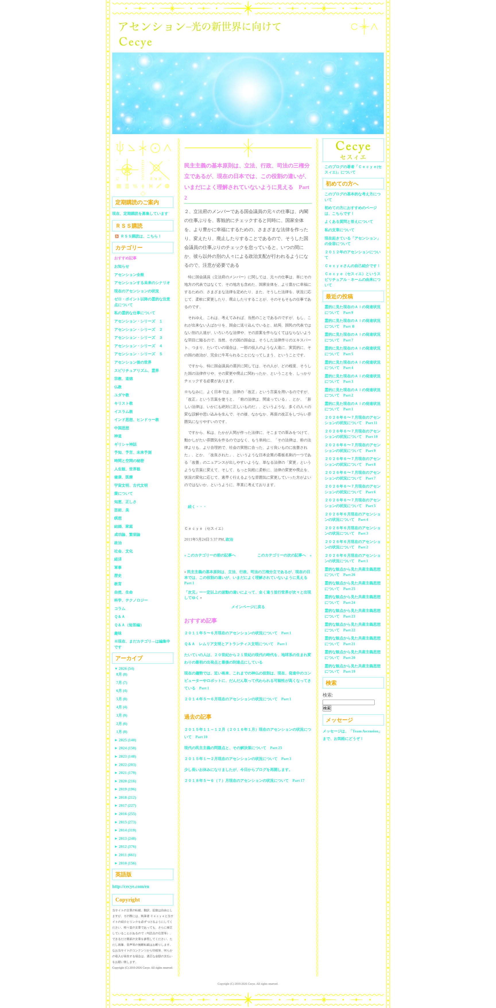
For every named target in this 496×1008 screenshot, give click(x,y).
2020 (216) (125, 781)
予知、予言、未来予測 (133, 452)
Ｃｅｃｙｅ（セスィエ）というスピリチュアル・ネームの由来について (353, 279)
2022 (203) (125, 765)
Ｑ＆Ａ (121, 616)
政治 (229, 539)
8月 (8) (121, 674)
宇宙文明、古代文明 (131, 485)
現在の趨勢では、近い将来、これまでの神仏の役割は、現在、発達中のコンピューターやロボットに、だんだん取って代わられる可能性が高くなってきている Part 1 (247, 680)
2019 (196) (125, 789)
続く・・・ (197, 506)
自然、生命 (123, 592)
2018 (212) (125, 797)
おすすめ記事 (125, 258)
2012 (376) (125, 846)
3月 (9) (121, 715)
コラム (119, 608)
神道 (118, 436)
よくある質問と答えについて (349, 221)
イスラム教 (123, 411)
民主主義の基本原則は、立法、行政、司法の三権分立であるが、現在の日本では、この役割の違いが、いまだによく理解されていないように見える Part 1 (247, 577)
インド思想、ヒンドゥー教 (136, 419)
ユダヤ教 (121, 395)
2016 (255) (125, 814)
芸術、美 (121, 510)
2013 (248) (125, 838)
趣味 (118, 633)
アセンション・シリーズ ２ (138, 329)
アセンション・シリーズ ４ (138, 346)
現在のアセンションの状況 (136, 291)
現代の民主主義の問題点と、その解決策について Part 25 (233, 748)
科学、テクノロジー (131, 600)
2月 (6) (121, 723)
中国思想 (121, 428)
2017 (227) (125, 805)
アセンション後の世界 (133, 362)
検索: (328, 694)
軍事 (118, 567)
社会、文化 (123, 551)
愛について (123, 493)
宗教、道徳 (123, 378)
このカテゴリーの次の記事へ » (284, 555)
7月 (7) (121, 682)
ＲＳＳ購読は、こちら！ (141, 236)
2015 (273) (125, 822)
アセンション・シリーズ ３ (138, 337)
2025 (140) (125, 740)
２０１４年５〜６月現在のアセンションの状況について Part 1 (237, 699)
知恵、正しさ (125, 502)
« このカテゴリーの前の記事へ (210, 555)
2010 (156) (125, 863)
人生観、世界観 (127, 469)
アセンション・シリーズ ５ (138, 354)
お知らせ (121, 266)
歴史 (118, 575)
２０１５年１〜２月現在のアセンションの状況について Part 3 (237, 759)
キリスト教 (123, 403)
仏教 (118, 387)
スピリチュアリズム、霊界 (136, 370)
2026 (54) (124, 668)
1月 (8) (121, 732)
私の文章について (339, 230)
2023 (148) (125, 756)
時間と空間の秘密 (129, 460)
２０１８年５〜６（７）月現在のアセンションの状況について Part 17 (244, 780)
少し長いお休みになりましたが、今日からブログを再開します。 (238, 769)
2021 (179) (125, 773)
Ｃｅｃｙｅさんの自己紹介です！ (353, 266)
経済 (118, 559)
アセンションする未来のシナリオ (142, 282)
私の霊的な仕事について (134, 313)
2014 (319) (125, 830)
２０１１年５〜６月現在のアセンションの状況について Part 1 (237, 633)
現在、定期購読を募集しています (140, 213)
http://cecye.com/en (130, 886)
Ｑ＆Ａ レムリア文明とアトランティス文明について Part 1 (235, 644)
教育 (118, 584)
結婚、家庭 (123, 526)
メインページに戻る (248, 607)
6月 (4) (121, 690)
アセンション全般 (129, 274)
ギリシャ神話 (125, 444)
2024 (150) (125, 748)
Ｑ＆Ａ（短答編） (129, 625)
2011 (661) (125, 855)
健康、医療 (123, 477)
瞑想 (118, 518)
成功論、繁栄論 (127, 534)
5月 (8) (121, 699)
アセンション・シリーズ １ (138, 321)
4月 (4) (121, 707)
